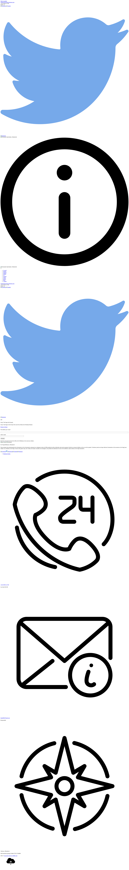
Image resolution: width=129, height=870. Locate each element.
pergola (4, 276)
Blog (4, 280)
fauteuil (4, 272)
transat (4, 278)
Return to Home (4, 427)
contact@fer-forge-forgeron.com (7, 2)
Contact (5, 281)
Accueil (5, 270)
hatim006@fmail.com (5, 718)
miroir (4, 277)
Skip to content (4, 1)
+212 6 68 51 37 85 (5, 584)
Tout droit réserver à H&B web (10, 855)
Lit (3, 275)
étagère (4, 271)
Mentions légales (6, 453)
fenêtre (4, 274)
